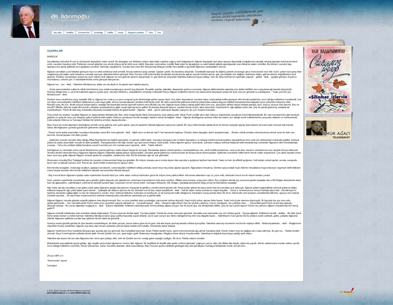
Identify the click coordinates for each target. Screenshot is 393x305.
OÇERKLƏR (55, 50)
